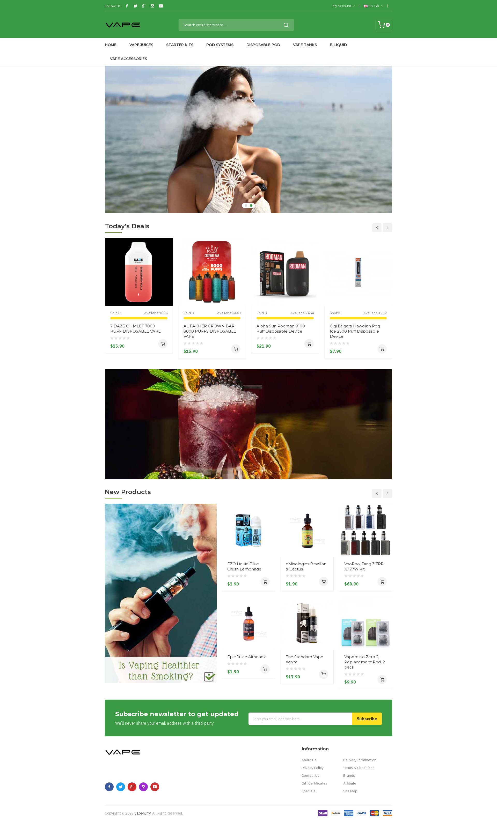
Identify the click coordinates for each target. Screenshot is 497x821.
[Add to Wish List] (167, 286)
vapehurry (142, 813)
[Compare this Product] (167, 296)
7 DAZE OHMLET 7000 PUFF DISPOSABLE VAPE (135, 329)
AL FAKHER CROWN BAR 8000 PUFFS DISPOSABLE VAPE (210, 331)
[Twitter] (135, 6)
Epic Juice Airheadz (246, 656)
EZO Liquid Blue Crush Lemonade (244, 566)
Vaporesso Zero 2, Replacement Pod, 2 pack (364, 662)
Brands (349, 775)
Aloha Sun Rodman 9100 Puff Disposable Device (281, 329)
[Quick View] (167, 277)
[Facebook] (127, 6)
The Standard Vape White (304, 659)
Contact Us (310, 775)
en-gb (374, 5)
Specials (308, 791)
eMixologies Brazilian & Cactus (306, 566)
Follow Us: (113, 6)
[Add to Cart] (162, 343)
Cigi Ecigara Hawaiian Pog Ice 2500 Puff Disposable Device (355, 331)
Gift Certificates (314, 783)
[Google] (144, 6)
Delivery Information (359, 760)
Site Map (350, 791)
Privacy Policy (313, 767)
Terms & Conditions (358, 767)
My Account (341, 5)
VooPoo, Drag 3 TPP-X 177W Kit (364, 566)
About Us (309, 760)
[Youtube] (161, 6)
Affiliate (349, 783)
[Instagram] (152, 6)
